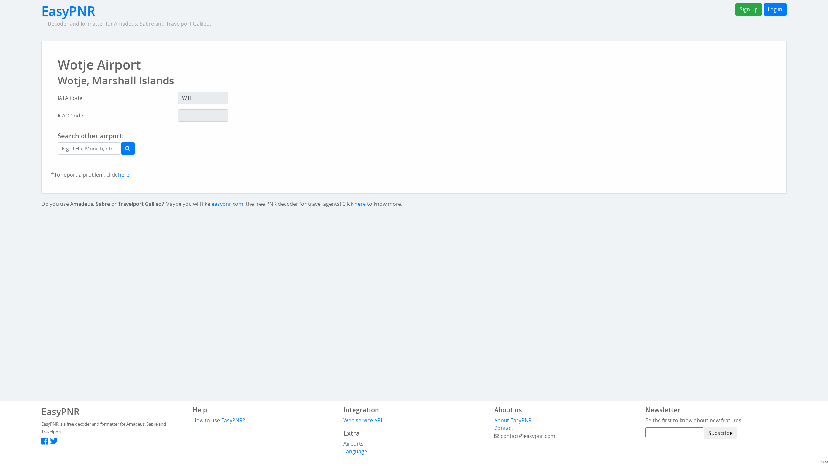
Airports (353, 443)
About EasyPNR (513, 420)
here (123, 174)
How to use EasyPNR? (218, 420)
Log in (775, 9)
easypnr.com (227, 203)
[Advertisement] (379, 149)
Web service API (362, 420)
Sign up (749, 9)
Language (355, 451)
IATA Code (70, 98)
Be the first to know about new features (693, 420)
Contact (503, 428)
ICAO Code (70, 115)
